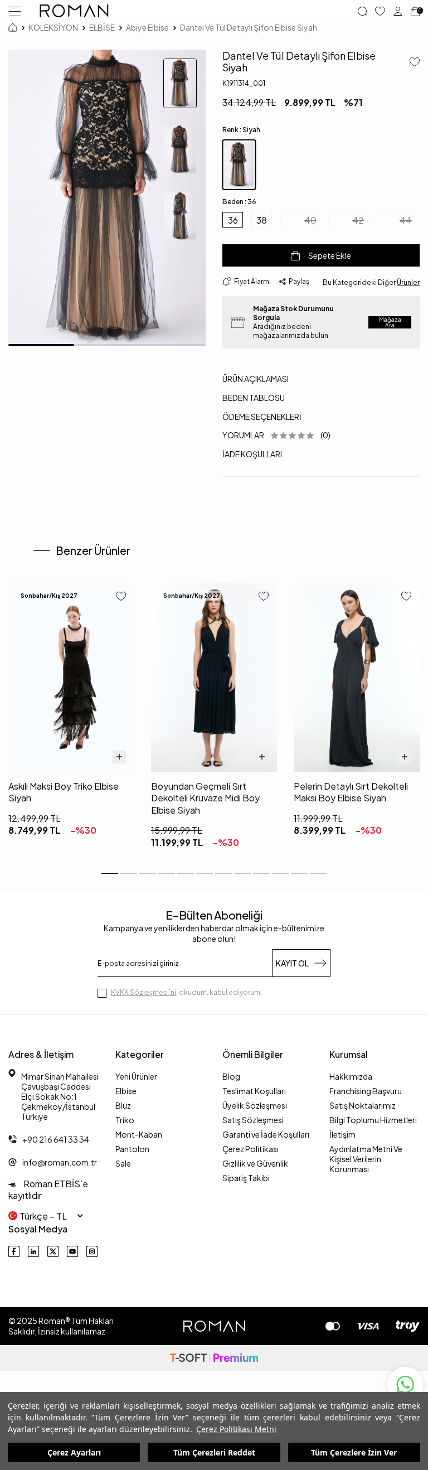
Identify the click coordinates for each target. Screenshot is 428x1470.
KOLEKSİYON (53, 27)
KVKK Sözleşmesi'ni (143, 992)
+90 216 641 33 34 (55, 1139)
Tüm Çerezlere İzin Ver (354, 1452)
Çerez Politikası (250, 1149)
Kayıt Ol (292, 963)
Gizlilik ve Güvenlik (255, 1163)
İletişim (342, 1134)
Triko (124, 1120)
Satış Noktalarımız (362, 1105)
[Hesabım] (397, 11)
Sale (123, 1163)
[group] (107, 198)
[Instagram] (92, 1251)
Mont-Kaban (138, 1134)
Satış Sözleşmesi (253, 1120)
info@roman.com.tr (59, 1162)
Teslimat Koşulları (254, 1091)
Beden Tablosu (253, 398)
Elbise (126, 1091)
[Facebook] (14, 1251)
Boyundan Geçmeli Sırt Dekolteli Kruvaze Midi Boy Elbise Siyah (205, 798)
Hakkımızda (350, 1076)
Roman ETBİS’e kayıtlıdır (48, 1189)
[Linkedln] (33, 1251)
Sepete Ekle (329, 255)
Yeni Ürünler (136, 1076)
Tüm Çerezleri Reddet (214, 1452)
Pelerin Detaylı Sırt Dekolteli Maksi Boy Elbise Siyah (351, 792)
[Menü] (14, 10)
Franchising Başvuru (365, 1091)
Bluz (123, 1105)
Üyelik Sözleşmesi (254, 1105)
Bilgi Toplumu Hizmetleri (373, 1120)
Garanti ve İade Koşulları (265, 1134)
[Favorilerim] (380, 11)
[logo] (74, 11)
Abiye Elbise (147, 27)
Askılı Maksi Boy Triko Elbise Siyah (63, 792)
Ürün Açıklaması (255, 379)
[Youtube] (72, 1251)
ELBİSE (102, 27)
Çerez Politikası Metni (236, 1429)
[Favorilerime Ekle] (121, 597)
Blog (231, 1076)
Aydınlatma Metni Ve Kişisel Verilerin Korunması (365, 1159)
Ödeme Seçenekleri (261, 417)
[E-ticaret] (214, 1358)
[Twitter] (53, 1251)
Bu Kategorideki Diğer (371, 282)
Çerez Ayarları (74, 1452)
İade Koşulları (252, 454)
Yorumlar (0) (276, 435)
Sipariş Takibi (246, 1178)
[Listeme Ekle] (410, 63)
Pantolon (132, 1149)
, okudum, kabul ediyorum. (186, 992)
